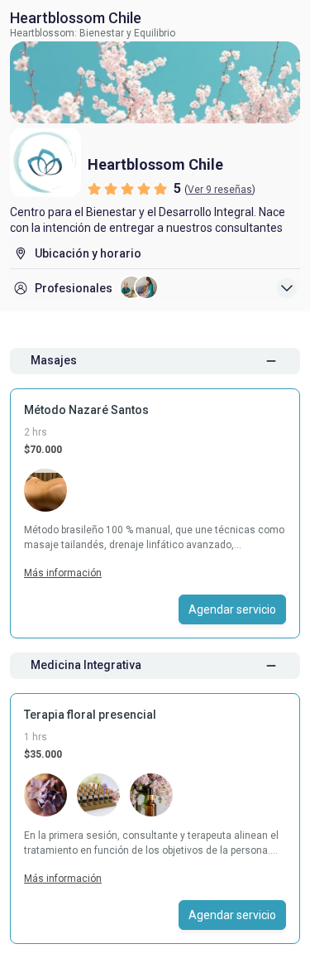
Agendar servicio (232, 609)
